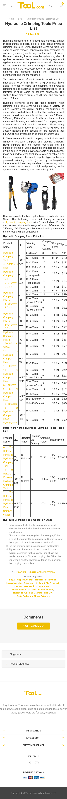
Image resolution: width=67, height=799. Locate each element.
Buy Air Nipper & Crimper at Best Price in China (32, 580)
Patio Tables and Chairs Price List (33, 596)
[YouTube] (36, 762)
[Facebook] (30, 762)
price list (21, 572)
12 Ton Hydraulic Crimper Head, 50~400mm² (10, 415)
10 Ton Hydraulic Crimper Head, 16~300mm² (10, 359)
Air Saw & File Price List (47, 583)
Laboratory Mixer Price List (19, 583)
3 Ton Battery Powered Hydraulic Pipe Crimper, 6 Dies (8, 503)
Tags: (14, 572)
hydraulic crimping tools (19, 222)
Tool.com (23, 705)
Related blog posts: (33, 576)
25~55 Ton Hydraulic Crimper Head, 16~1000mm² (10, 396)
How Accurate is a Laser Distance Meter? (32, 589)
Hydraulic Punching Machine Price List (32, 593)
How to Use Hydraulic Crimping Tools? (33, 586)
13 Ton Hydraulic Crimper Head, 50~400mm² (10, 377)
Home (11, 19)
